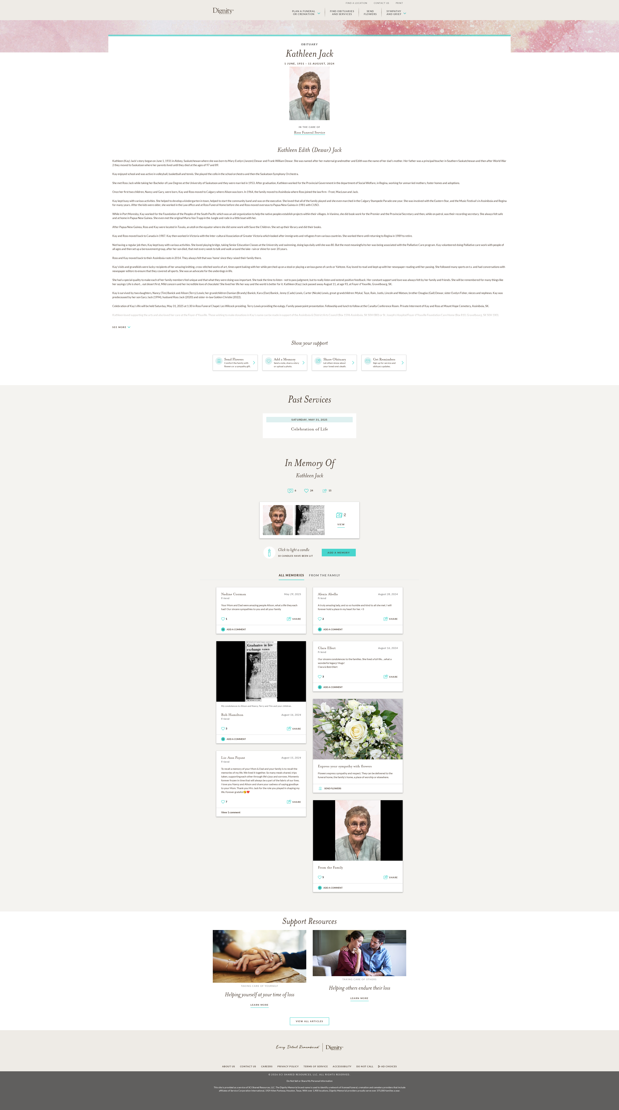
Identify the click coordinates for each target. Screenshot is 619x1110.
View (341, 524)
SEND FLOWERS (332, 788)
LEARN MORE (260, 1004)
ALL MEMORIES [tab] (291, 575)
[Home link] (223, 11)
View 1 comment (230, 812)
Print (399, 3)
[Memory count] (290, 490)
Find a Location (356, 3)
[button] (306, 12)
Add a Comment (236, 629)
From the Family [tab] (324, 575)
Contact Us (381, 3)
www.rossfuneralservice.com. (386, 319)
